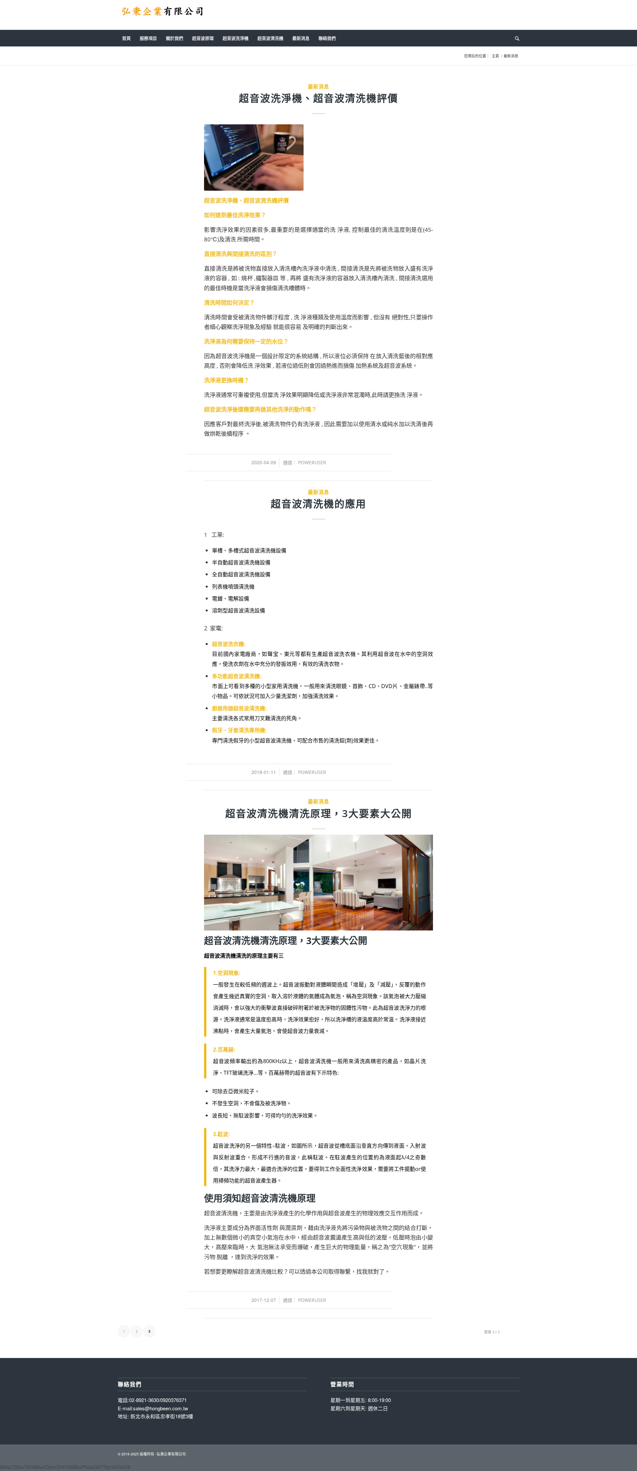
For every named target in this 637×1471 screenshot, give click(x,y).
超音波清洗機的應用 (318, 503)
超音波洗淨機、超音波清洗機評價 (318, 98)
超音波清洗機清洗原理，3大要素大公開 (318, 813)
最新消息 (318, 86)
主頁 (495, 55)
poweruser (312, 462)
